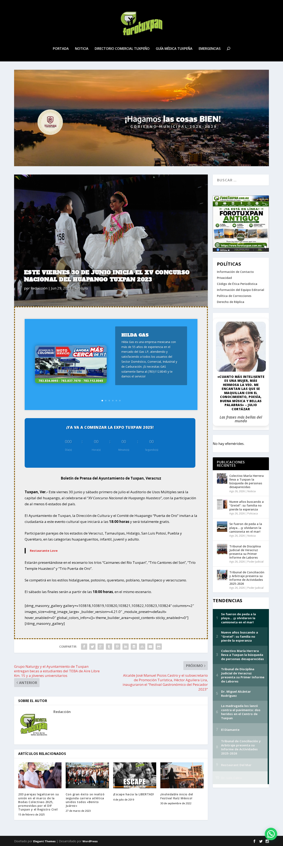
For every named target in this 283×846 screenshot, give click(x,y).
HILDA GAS (135, 335)
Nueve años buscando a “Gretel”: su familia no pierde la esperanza (246, 505)
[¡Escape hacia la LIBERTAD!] (134, 775)
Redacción (39, 288)
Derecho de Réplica (230, 302)
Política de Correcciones (234, 296)
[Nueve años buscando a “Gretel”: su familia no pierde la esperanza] (222, 504)
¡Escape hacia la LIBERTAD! (133, 794)
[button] (271, 834)
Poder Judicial (255, 561)
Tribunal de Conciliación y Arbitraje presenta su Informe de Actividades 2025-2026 (246, 578)
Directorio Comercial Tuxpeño (122, 49)
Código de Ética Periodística (237, 284)
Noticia (81, 49)
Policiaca (252, 513)
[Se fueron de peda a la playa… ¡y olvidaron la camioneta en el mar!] (222, 526)
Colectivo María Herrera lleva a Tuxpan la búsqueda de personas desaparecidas (246, 481)
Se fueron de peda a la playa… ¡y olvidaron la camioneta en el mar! (245, 527)
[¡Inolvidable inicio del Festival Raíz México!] (182, 775)
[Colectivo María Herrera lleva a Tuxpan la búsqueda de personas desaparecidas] (222, 478)
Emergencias (210, 49)
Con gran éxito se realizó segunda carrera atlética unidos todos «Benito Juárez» (85, 800)
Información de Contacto (235, 272)
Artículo (81, 288)
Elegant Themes (44, 841)
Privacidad (224, 278)
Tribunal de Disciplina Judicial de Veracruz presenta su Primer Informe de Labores (245, 552)
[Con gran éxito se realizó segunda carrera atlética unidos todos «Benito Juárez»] (87, 775)
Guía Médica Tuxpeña (174, 49)
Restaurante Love (44, 550)
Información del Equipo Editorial (240, 290)
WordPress (90, 841)
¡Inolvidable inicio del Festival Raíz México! (176, 796)
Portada (61, 49)
